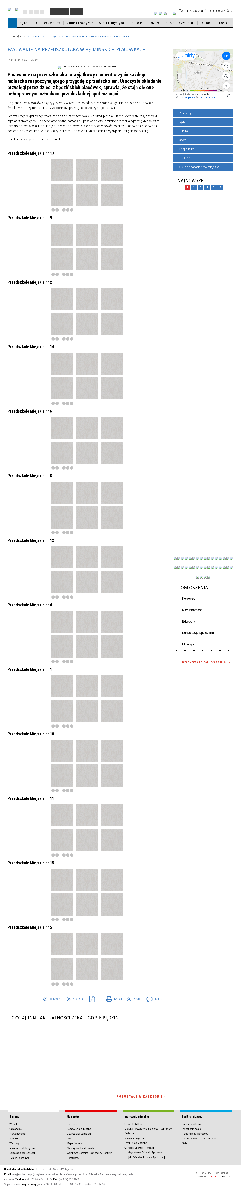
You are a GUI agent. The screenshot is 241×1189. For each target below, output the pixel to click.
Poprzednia (51, 998)
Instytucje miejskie (136, 1116)
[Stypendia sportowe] (231, 558)
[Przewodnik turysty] (212, 558)
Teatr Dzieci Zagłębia (135, 1142)
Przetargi (72, 1124)
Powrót (133, 998)
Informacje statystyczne (22, 1148)
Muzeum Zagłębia (134, 1138)
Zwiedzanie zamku (192, 1129)
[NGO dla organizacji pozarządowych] (175, 558)
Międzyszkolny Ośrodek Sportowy (143, 1152)
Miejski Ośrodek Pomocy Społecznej (144, 1157)
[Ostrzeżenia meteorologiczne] (205, 558)
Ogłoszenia (194, 588)
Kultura (183, 131)
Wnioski (13, 1124)
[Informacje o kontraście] (79, 11)
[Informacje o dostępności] (59, 11)
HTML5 (165, 1174)
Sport (182, 140)
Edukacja (184, 158)
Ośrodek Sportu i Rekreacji (139, 1147)
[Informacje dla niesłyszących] (73, 11)
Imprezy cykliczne (192, 1124)
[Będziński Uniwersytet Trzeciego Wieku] (178, 567)
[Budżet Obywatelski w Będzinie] (220, 558)
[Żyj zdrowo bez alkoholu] (197, 558)
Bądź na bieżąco (192, 1116)
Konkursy (188, 598)
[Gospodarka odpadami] (197, 567)
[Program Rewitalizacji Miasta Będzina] (212, 567)
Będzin (183, 122)
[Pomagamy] (201, 567)
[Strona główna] (12, 23)
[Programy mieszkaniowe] (190, 567)
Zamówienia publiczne (79, 1129)
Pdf (93, 998)
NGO (69, 1138)
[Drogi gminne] (224, 558)
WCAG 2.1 (182, 1174)
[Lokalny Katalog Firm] (205, 567)
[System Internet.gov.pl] (208, 577)
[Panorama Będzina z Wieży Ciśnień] (208, 558)
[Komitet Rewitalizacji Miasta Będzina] (216, 567)
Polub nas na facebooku (195, 1133)
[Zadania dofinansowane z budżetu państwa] (197, 577)
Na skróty (73, 1116)
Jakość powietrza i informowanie (199, 1138)
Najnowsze (190, 180)
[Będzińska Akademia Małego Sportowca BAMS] (186, 567)
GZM (184, 1143)
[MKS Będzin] (193, 567)
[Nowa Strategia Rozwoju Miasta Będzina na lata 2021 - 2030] (227, 567)
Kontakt (42, 12)
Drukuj (112, 998)
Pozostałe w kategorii (139, 1096)
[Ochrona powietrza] (201, 558)
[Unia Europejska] (16, 9)
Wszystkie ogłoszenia (204, 662)
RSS (36, 12)
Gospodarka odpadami (79, 1133)
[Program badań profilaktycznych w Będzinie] (182, 558)
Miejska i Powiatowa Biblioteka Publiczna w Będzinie (148, 1131)
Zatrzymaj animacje (53, 11)
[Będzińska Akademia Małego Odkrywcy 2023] (182, 567)
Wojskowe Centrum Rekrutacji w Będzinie (89, 1152)
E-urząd (14, 1116)
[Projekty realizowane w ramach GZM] (227, 558)
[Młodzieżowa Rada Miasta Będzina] (178, 558)
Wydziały (14, 1143)
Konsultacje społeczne (198, 633)
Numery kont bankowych (80, 1148)
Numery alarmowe (19, 1157)
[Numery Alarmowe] (201, 577)
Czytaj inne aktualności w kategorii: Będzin (65, 1018)
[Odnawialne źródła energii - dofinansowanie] (175, 567)
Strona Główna (25, 12)
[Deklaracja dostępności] (66, 11)
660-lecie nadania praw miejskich (199, 167)
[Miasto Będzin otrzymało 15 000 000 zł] (193, 558)
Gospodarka (186, 149)
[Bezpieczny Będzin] (231, 567)
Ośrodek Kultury (133, 1124)
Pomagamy (73, 1157)
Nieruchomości (192, 610)
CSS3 (171, 1174)
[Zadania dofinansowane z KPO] (190, 558)
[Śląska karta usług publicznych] (208, 567)
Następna (74, 998)
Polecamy (185, 113)
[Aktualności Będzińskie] (216, 558)
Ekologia (188, 644)
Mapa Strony (31, 12)
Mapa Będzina (74, 1143)
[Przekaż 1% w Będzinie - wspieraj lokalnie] (205, 577)
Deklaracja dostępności (22, 1152)
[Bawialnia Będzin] (220, 567)
